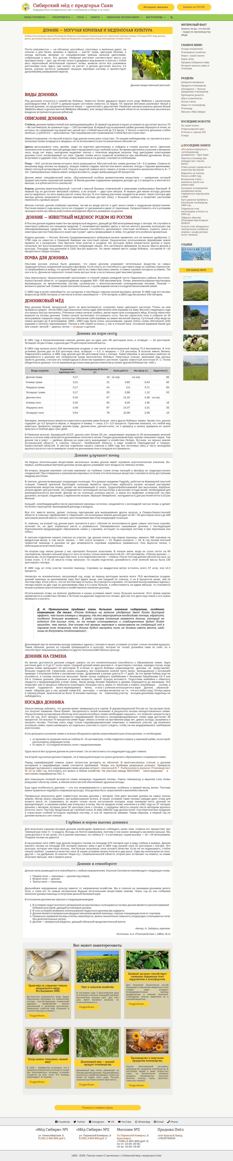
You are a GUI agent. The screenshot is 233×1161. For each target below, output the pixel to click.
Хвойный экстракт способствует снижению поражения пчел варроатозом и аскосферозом (147, 976)
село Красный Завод (170, 1135)
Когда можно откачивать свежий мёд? (48, 1060)
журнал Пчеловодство (56, 36)
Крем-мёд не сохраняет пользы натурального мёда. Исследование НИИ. (48, 988)
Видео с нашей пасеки (192, 55)
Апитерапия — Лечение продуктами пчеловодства (194, 90)
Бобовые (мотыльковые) (35, 36)
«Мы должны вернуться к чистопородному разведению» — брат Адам (194, 152)
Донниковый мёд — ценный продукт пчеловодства (97, 1063)
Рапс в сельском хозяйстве (97, 987)
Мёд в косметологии (191, 98)
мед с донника (53, 39)
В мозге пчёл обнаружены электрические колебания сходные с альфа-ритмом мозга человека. (195, 230)
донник (28, 39)
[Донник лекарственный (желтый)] (150, 65)
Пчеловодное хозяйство (193, 52)
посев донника (87, 39)
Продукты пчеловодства (193, 85)
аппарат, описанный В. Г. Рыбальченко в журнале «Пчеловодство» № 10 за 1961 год (98, 769)
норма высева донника (71, 39)
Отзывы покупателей (192, 48)
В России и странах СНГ (193, 132)
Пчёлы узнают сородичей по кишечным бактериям (196, 168)
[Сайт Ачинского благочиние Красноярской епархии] (196, 253)
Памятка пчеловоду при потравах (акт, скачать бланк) (194, 161)
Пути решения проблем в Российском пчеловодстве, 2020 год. (194, 202)
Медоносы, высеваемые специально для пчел (87, 36)
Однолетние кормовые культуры (122, 36)
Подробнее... (38, 1015)
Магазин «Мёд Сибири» (193, 111)
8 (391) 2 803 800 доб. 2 (93, 1138)
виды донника (159, 36)
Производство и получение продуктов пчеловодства (147, 1059)
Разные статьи (188, 101)
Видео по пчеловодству (193, 105)
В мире (185, 135)
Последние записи (197, 145)
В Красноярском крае (192, 129)
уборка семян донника (105, 39)
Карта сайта (187, 59)
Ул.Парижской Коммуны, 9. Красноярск (133, 1137)
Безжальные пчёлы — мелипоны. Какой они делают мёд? (192, 182)
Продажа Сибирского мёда (195, 62)
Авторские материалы (192, 82)
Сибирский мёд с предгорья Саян (73, 5)
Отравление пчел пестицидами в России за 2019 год (194, 211)
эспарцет (78, 326)
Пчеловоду (186, 108)
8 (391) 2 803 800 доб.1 (51, 1138)
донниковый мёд (39, 39)
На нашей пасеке (190, 125)
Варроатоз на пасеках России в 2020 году (192, 174)
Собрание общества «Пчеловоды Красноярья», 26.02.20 (194, 220)
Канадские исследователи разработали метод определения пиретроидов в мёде (195, 192)
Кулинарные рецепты (192, 95)
